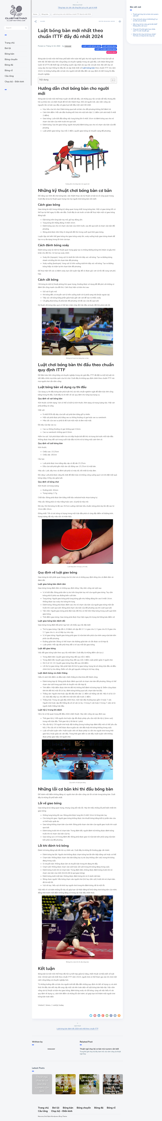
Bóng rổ (9, 70)
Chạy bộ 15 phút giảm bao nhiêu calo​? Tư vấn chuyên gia (144, 30)
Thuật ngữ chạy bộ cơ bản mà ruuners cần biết (99, 1049)
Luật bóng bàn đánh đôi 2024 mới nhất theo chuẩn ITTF (77, 1029)
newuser (68, 46)
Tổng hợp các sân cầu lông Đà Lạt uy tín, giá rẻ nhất (77, 7)
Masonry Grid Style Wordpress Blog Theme (52, 1116)
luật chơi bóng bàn (91, 46)
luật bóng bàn (109, 46)
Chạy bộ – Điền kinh (14, 81)
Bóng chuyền (11, 59)
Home (35, 14)
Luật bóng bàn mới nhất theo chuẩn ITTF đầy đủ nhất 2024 (70, 33)
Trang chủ (9, 42)
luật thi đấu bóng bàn (105, 49)
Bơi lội (8, 48)
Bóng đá (9, 64)
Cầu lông (9, 76)
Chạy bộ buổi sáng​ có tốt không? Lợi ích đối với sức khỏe (145, 20)
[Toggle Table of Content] (111, 80)
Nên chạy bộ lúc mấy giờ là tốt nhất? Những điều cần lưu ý (145, 25)
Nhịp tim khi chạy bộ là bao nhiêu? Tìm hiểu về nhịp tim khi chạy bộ (144, 35)
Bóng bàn (9, 53)
